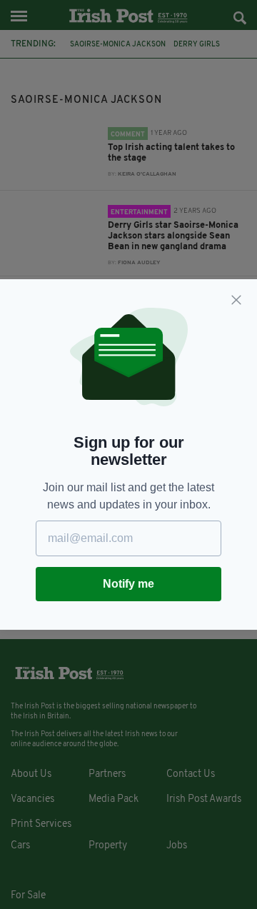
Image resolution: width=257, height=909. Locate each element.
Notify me (128, 584)
